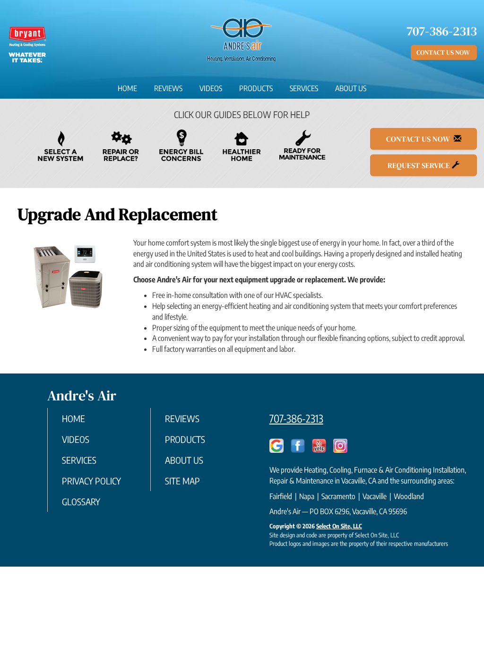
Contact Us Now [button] (443, 52)
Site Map (182, 480)
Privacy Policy (91, 480)
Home (127, 88)
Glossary (81, 501)
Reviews (168, 88)
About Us (350, 88)
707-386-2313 (296, 418)
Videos (210, 88)
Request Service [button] (420, 165)
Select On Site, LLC (339, 526)
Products (256, 88)
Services (304, 88)
